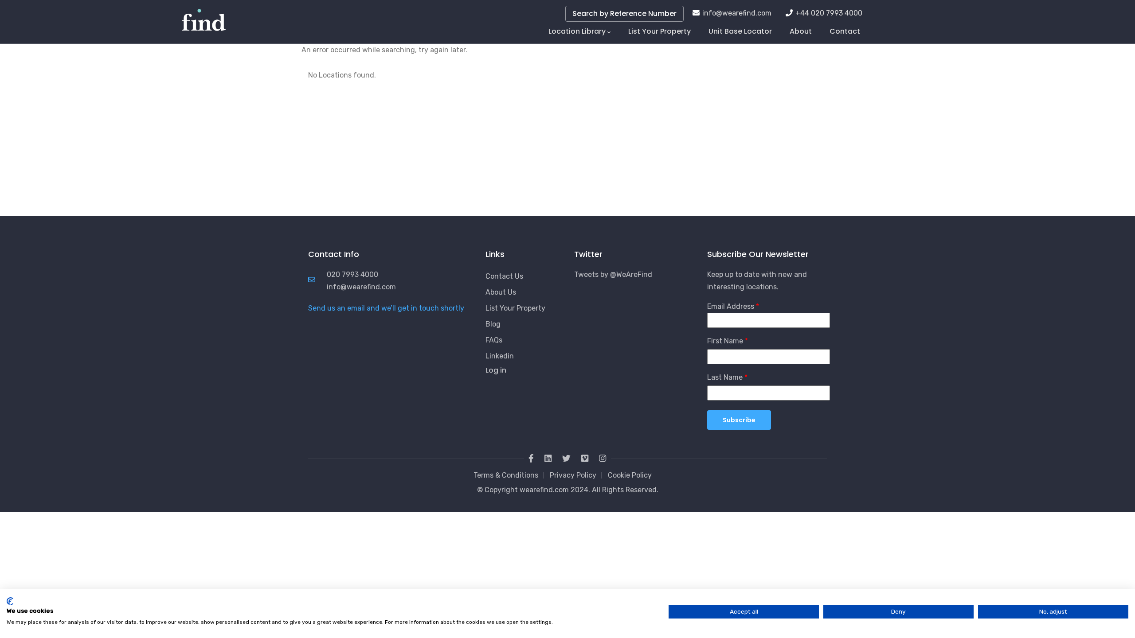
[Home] (204, 17)
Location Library (577, 31)
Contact (845, 31)
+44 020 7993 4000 (828, 13)
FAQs (493, 340)
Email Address (730, 306)
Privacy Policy (573, 475)
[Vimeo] (584, 458)
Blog (493, 324)
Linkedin (499, 356)
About (801, 31)
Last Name (725, 377)
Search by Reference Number (624, 13)
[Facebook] (531, 458)
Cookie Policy (630, 475)
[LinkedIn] (548, 458)
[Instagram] (602, 458)
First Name (725, 341)
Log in (495, 370)
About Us (500, 292)
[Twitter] (566, 458)
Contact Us (504, 276)
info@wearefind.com (736, 13)
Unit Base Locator (740, 31)
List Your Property (659, 31)
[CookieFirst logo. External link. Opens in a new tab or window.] (10, 601)
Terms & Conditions (506, 475)
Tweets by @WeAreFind (613, 274)
